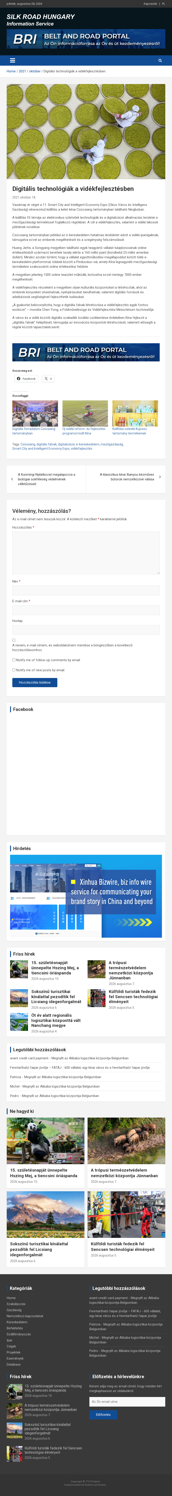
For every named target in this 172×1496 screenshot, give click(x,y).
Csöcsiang (28, 444)
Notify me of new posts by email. (40, 670)
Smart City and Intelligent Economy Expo (40, 448)
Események (15, 1358)
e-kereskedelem (87, 444)
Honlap (17, 621)
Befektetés (15, 1328)
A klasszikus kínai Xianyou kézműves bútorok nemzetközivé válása (127, 477)
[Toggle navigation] (12, 60)
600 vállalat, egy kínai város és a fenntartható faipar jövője (107, 1068)
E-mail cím (21, 601)
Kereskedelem (17, 1322)
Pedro (14, 1096)
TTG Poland (93, 1481)
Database (14, 1364)
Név (16, 581)
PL (163, 3)
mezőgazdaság (112, 444)
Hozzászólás (23, 527)
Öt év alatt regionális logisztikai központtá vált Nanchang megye (56, 1020)
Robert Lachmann (95, 1484)
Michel (14, 1086)
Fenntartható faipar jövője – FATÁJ (35, 1068)
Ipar (9, 1340)
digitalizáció (66, 444)
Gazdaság (14, 1310)
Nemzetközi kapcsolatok (25, 1316)
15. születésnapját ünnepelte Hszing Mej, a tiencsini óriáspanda (55, 968)
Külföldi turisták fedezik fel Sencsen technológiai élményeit (133, 996)
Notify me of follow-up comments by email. (48, 660)
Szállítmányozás (19, 1334)
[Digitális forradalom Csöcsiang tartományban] (35, 413)
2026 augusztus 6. (44, 1007)
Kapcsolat (150, 3)
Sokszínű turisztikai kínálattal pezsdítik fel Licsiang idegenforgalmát (56, 996)
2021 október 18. (24, 197)
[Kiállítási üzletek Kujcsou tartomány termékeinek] (135, 413)
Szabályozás (16, 1304)
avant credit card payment (29, 1058)
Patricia (15, 1077)
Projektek (13, 1352)
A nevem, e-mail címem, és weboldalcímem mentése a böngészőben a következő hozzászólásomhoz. (72, 647)
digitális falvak (47, 444)
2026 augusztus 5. (122, 1007)
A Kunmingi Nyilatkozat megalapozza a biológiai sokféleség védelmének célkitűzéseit (46, 479)
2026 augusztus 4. (44, 1031)
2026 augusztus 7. (122, 984)
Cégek (11, 1346)
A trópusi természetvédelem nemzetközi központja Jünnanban (131, 970)
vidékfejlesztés (81, 448)
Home (11, 1298)
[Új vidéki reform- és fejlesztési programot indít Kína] (85, 413)
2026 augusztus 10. (45, 978)
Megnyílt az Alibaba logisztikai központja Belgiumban (90, 1058)
